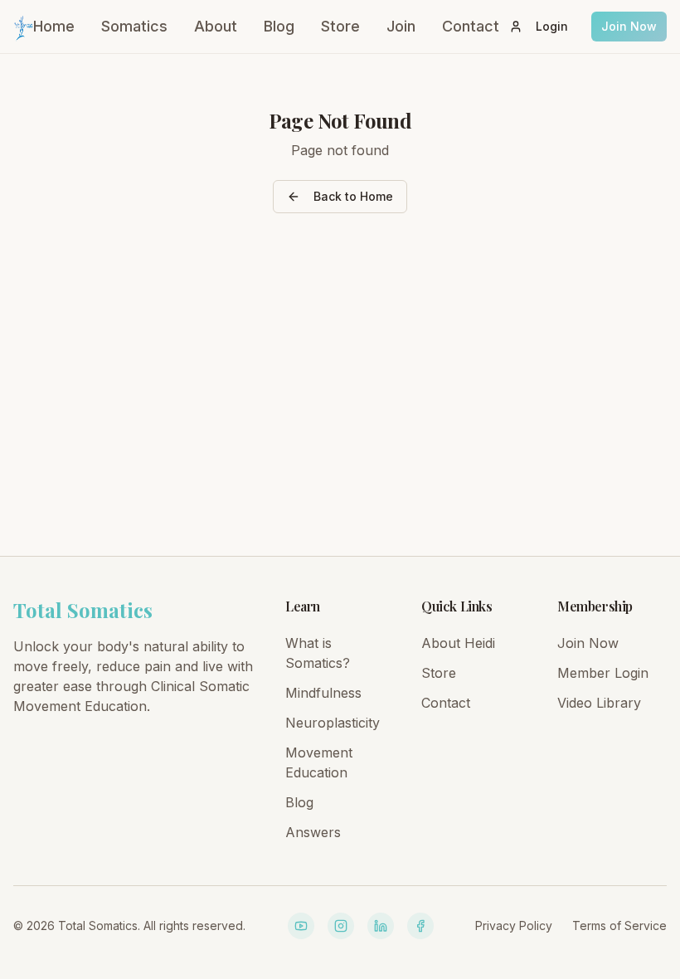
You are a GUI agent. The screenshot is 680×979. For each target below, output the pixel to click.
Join (400, 26)
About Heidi (458, 643)
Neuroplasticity (332, 722)
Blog (279, 26)
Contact (470, 26)
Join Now (629, 26)
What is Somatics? (317, 653)
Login (552, 26)
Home (54, 26)
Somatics (134, 26)
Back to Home (353, 196)
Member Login (602, 673)
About (215, 26)
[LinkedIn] (380, 926)
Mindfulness (323, 692)
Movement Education (318, 762)
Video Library (599, 702)
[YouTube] (301, 926)
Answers (313, 832)
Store (340, 26)
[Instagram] (341, 926)
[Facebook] (420, 926)
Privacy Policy (513, 925)
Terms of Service (619, 925)
